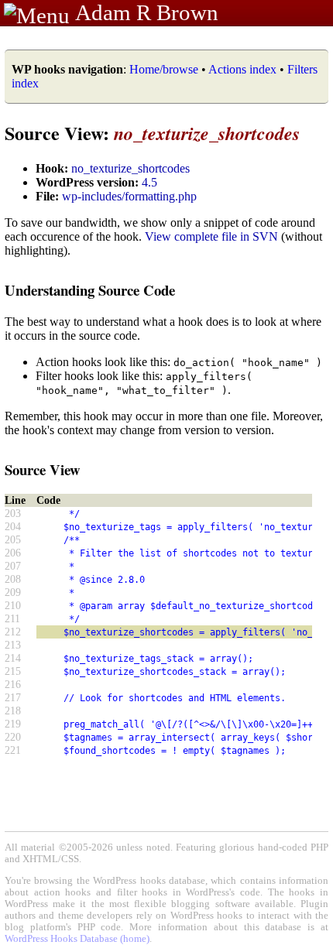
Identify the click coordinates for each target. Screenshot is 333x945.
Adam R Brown (146, 12)
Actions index (242, 69)
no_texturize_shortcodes (130, 168)
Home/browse (163, 69)
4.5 (149, 182)
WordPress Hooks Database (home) (77, 938)
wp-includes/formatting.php (129, 196)
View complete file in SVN (211, 236)
